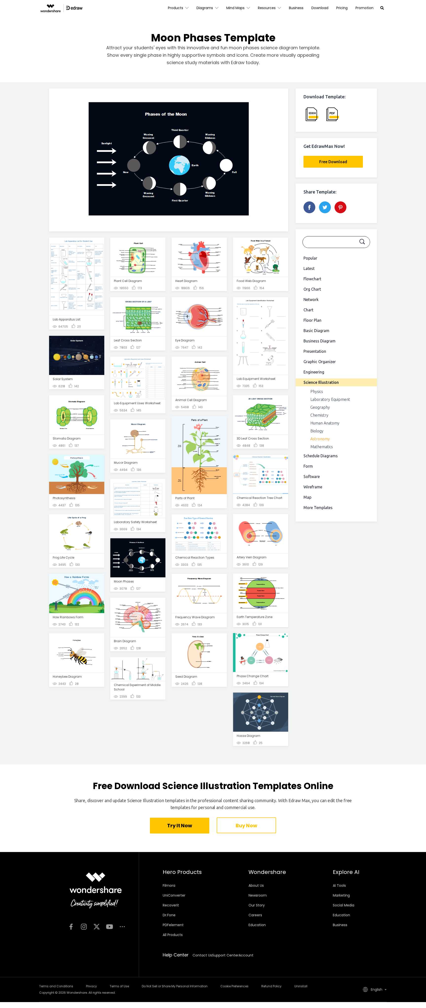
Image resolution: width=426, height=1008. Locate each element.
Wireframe (312, 487)
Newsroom (257, 895)
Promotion (364, 7)
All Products (173, 934)
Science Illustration (321, 382)
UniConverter (174, 895)
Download (319, 7)
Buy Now (246, 825)
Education (257, 924)
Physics (316, 391)
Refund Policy (271, 986)
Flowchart (312, 279)
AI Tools (339, 885)
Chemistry (319, 415)
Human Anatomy (324, 423)
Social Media (343, 905)
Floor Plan (312, 320)
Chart (308, 310)
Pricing (342, 7)
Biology (316, 431)
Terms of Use (119, 986)
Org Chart (312, 289)
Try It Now (179, 825)
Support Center (225, 955)
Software (311, 476)
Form (308, 466)
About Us (256, 885)
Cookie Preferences (234, 986)
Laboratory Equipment (330, 399)
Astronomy (320, 439)
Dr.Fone (169, 915)
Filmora (169, 885)
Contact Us (202, 955)
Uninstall (300, 986)
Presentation (314, 351)
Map (307, 497)
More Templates (318, 507)
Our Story (256, 905)
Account (246, 955)
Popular (310, 258)
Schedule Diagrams (320, 456)
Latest (309, 268)
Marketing (341, 895)
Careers (255, 915)
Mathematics (321, 446)
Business (296, 7)
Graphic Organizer (319, 361)
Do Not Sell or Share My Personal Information (175, 986)
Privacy (91, 986)
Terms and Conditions (56, 986)
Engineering (313, 372)
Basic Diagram (316, 330)
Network (311, 299)
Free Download (333, 161)
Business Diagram (319, 341)
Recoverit (171, 905)
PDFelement (173, 924)
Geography (320, 407)
